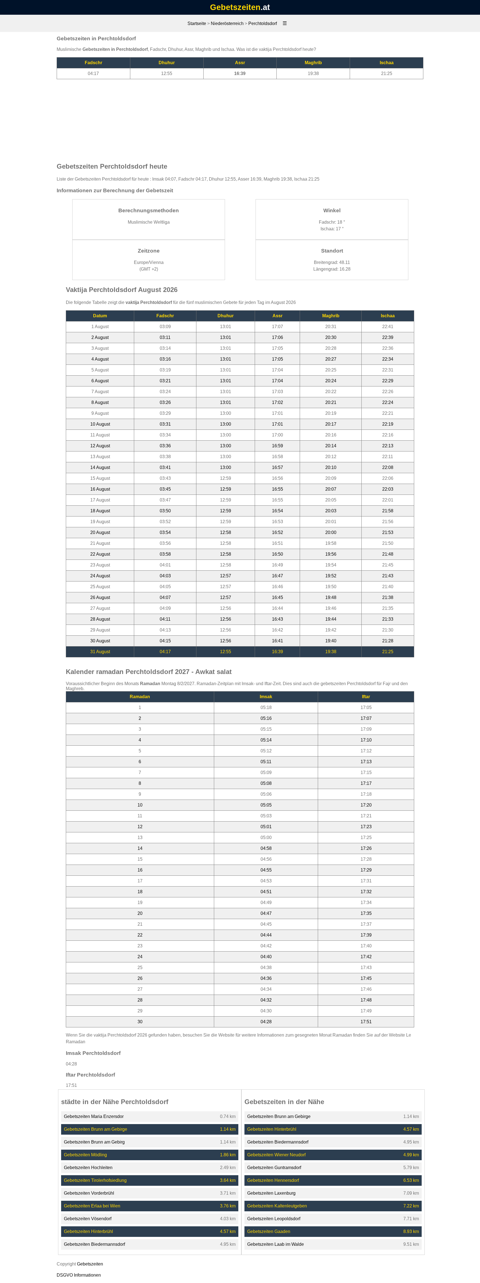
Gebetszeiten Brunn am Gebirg (94, 1142)
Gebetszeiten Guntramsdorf (274, 1167)
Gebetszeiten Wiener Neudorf (276, 1154)
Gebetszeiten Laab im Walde (275, 1244)
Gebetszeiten (235, 7)
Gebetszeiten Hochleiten (88, 1167)
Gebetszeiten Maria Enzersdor (94, 1116)
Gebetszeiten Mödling (85, 1154)
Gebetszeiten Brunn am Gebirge (95, 1129)
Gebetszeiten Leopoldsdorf (273, 1218)
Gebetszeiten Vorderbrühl (89, 1193)
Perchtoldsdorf (262, 23)
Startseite (197, 23)
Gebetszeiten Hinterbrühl (88, 1231)
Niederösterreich (227, 23)
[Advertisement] (240, 118)
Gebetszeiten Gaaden (268, 1231)
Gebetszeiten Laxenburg (271, 1193)
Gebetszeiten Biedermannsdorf (94, 1244)
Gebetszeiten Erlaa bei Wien (92, 1206)
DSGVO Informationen (79, 1275)
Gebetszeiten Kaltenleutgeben (277, 1206)
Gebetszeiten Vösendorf (87, 1218)
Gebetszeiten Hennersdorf (273, 1180)
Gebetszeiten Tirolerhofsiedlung (95, 1180)
